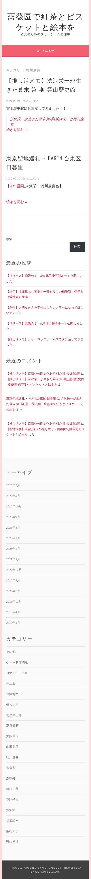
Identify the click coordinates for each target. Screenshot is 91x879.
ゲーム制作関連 (17, 662)
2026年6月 (13, 485)
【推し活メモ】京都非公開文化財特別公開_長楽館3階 (43, 374)
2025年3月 (13, 538)
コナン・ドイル (17, 673)
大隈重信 (12, 736)
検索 (9, 239)
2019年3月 (13, 623)
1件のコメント (31, 178)
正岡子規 (12, 799)
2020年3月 (13, 580)
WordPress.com (47, 871)
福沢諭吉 (12, 821)
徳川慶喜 (12, 757)
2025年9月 (13, 517)
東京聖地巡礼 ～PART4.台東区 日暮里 (31, 398)
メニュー (48, 51)
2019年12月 (14, 601)
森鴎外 (10, 778)
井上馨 (10, 683)
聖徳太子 (12, 831)
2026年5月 (13, 496)
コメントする (30, 101)
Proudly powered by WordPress (34, 867)
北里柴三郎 (14, 715)
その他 (10, 652)
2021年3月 (13, 559)
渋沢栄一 (12, 810)
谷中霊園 (17, 186)
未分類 (10, 768)
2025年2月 (13, 549)
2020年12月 (14, 570)
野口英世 (12, 842)
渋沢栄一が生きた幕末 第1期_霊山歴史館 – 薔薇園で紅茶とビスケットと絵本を (45, 403)
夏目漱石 (12, 726)
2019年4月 (13, 612)
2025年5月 (13, 527)
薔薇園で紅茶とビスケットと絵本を (45, 21)
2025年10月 (14, 506)
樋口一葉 (12, 789)
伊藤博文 (12, 694)
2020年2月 (13, 591)
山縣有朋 (12, 747)
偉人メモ (12, 705)
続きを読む (17, 129)
